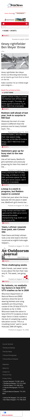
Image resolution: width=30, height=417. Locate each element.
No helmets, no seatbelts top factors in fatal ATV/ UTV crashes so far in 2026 (15, 288)
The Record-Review (8, 348)
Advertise (5, 364)
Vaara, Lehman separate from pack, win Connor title (14, 229)
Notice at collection (7, 415)
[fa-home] (2, 23)
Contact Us (6, 372)
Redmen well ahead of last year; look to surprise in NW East (14, 115)
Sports (13, 31)
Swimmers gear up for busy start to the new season (12, 153)
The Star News (7, 352)
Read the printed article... (11, 90)
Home (6, 31)
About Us (5, 368)
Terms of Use (6, 375)
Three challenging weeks (14, 265)
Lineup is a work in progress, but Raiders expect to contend (12, 191)
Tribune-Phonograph (9, 355)
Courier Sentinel (7, 344)
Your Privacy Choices (13, 412)
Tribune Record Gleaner (10, 359)
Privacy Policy (7, 378)
